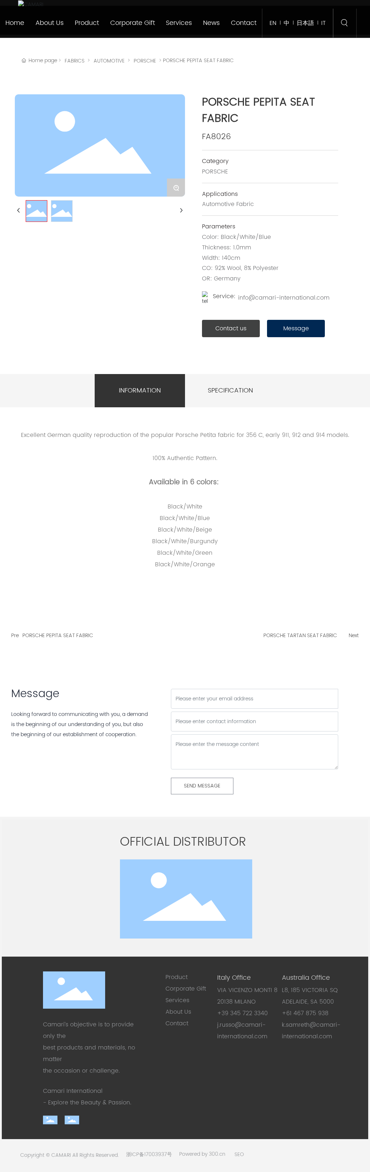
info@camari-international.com (284, 297)
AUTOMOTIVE (109, 61)
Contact (176, 1023)
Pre (15, 635)
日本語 (305, 23)
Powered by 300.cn (202, 1154)
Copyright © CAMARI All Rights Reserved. (69, 1155)
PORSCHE (145, 61)
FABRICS (75, 61)
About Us (178, 1012)
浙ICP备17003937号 (149, 1154)
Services (177, 1000)
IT (323, 23)
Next (354, 635)
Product (176, 977)
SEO (239, 1154)
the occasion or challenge (81, 1071)
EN (273, 23)
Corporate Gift (186, 988)
